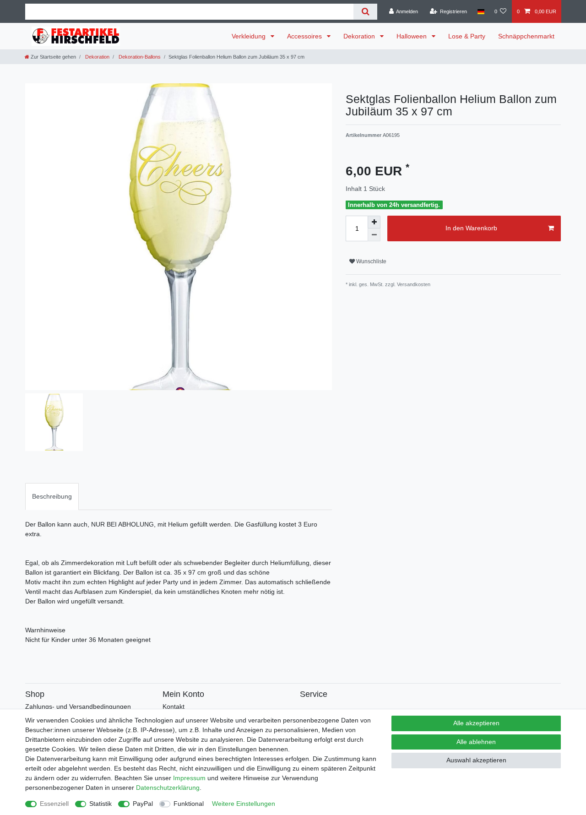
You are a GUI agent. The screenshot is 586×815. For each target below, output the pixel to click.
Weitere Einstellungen (243, 803)
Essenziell (54, 803)
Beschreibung (52, 496)
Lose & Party (466, 36)
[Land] (480, 11)
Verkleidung (249, 36)
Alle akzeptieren (476, 723)
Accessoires (305, 36)
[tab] (52, 496)
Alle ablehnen (476, 741)
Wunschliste (370, 261)
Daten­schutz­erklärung (168, 787)
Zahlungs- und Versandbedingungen (78, 706)
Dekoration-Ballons (139, 57)
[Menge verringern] (374, 234)
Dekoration (360, 36)
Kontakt (173, 706)
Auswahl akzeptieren (476, 760)
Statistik (100, 803)
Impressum (189, 778)
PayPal (143, 803)
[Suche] (365, 12)
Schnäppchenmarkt (526, 36)
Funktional (189, 803)
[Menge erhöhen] (374, 222)
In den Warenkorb (471, 228)
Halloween (412, 36)
